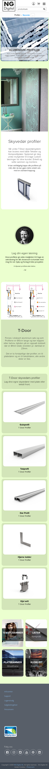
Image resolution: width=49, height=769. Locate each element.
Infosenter (8, 691)
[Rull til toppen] (43, 764)
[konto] (33, 3)
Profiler (17, 15)
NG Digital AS (18, 765)
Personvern (9, 709)
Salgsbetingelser (10, 705)
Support (7, 696)
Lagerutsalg (9, 700)
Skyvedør (26, 15)
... (33, 15)
